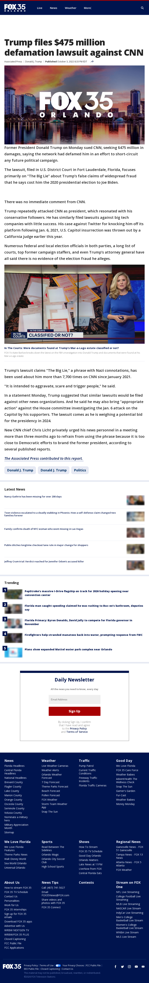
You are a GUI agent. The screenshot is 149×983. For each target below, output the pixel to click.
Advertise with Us (14, 926)
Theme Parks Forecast (55, 786)
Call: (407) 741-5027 (53, 887)
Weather (49, 760)
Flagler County (12, 786)
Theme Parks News (15, 854)
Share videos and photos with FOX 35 (53, 901)
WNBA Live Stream (127, 932)
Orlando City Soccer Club (53, 860)
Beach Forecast (51, 791)
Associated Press (13, 61)
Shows (84, 842)
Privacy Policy (78, 728)
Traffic (84, 760)
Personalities (11, 900)
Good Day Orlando (90, 855)
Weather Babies (125, 774)
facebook (115, 967)
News (8, 760)
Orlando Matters (88, 860)
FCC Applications (14, 947)
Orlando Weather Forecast (52, 776)
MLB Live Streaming (128, 904)
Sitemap (9, 832)
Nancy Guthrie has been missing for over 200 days (33, 496)
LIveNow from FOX (90, 868)
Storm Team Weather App (54, 805)
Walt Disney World (15, 859)
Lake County (11, 791)
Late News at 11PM (90, 864)
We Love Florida (125, 765)
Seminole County (14, 808)
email (143, 967)
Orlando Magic (50, 854)
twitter (122, 967)
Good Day (124, 760)
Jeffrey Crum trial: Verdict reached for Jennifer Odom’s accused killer (44, 561)
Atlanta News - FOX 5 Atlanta (128, 863)
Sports (47, 842)
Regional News (128, 842)
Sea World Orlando (15, 863)
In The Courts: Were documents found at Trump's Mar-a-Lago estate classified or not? (61, 348)
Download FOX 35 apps (18, 921)
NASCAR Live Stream (128, 908)
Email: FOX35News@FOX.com (55, 893)
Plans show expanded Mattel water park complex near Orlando (68, 649)
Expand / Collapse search (142, 8)
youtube (136, 967)
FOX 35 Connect (51, 907)
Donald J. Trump (33, 61)
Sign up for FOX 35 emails (15, 915)
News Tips (50, 882)
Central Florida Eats (90, 873)
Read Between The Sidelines (53, 848)
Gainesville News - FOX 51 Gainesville (129, 848)
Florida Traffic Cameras (92, 785)
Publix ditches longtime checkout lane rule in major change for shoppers (46, 545)
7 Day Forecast (51, 782)
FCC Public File (12, 943)
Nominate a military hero (16, 818)
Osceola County (13, 804)
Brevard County (13, 782)
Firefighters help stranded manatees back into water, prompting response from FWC (83, 635)
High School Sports (53, 866)
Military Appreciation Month (16, 826)
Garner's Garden (125, 791)
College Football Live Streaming (128, 898)
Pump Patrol (86, 765)
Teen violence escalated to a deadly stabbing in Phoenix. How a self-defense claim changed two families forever (60, 514)
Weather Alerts (50, 770)
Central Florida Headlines (12, 771)
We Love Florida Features (13, 848)
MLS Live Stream (126, 936)
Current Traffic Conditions (87, 771)
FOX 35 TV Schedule (90, 851)
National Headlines (15, 777)
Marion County (13, 795)
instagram (129, 967)
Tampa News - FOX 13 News (129, 856)
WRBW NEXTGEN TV (16, 930)
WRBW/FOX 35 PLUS (16, 934)
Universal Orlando (14, 867)
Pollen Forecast (51, 795)
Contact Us (10, 896)
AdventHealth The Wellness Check (126, 780)
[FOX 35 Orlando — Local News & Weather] (16, 7)
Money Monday (125, 804)
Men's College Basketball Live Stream (129, 918)
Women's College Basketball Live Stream (129, 926)
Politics (80, 470)
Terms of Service (77, 731)
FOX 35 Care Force (127, 770)
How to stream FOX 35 (17, 887)
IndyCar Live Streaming (129, 912)
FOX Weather (49, 799)
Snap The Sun (50, 811)
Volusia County (13, 812)
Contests (86, 882)
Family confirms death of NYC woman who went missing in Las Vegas (43, 529)
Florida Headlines (14, 765)
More (87, 8)
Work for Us (11, 905)
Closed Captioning (15, 939)
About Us (11, 882)
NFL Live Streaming (127, 892)
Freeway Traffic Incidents (88, 779)
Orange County (13, 799)
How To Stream (88, 847)
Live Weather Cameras (55, 765)
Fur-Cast (121, 795)
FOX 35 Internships (15, 909)
